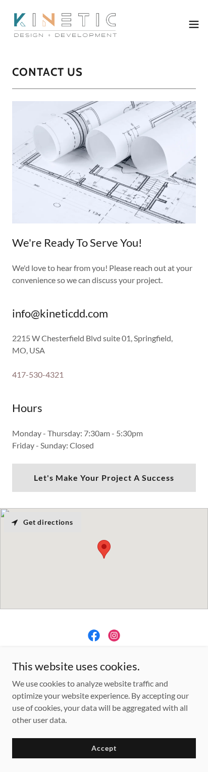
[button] (194, 24)
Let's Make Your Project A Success (104, 477)
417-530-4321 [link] (38, 374)
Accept (103, 748)
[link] (64, 24)
